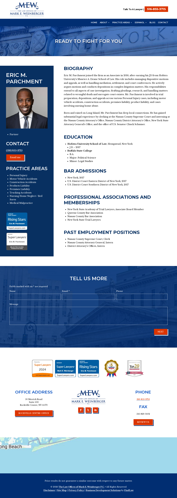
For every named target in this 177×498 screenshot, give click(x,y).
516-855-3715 (156, 9)
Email (66, 291)
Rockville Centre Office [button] (34, 413)
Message (14, 304)
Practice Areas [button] (121, 22)
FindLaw (129, 490)
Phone (119, 291)
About (103, 22)
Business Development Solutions (103, 490)
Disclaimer (49, 490)
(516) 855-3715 (14, 150)
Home (94, 22)
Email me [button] (15, 157)
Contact (163, 22)
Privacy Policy (76, 490)
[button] (174, 480)
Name (13, 291)
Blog (152, 22)
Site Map (62, 490)
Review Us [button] (143, 422)
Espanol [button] (139, 22)
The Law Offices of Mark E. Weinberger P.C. (81, 487)
